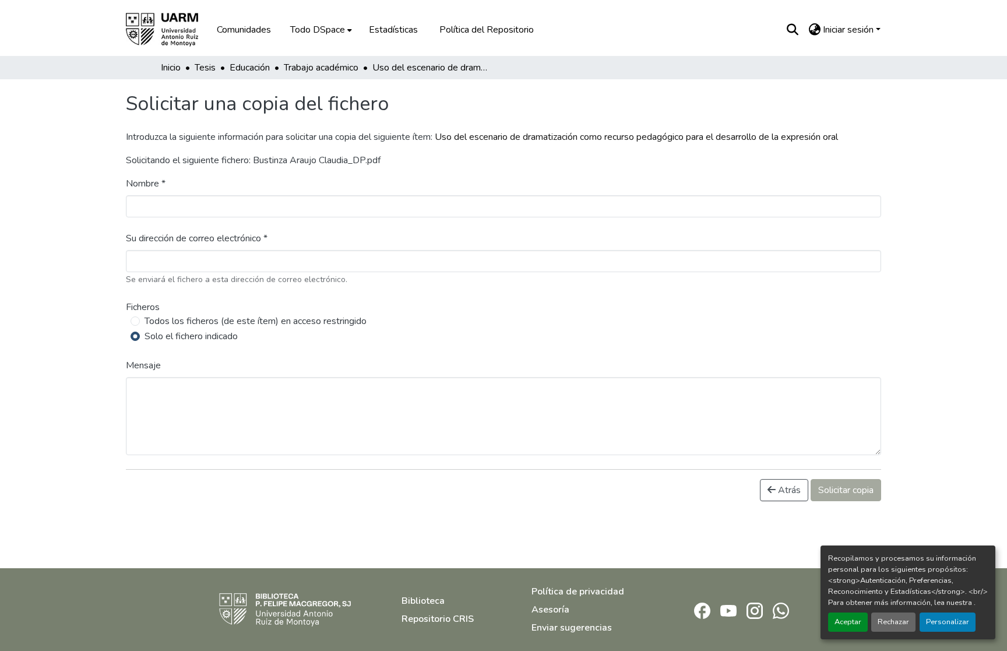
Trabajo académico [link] (321, 67)
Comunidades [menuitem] (244, 29)
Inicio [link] (171, 67)
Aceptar (848, 622)
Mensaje (143, 365)
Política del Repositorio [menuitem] (486, 29)
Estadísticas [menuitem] (393, 29)
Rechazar (893, 622)
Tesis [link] (205, 67)
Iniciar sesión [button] (849, 29)
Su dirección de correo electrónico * (196, 238)
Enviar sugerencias (571, 627)
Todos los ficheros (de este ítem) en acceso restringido (256, 321)
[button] (170, 30)
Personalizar (947, 622)
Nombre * (146, 183)
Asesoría (550, 609)
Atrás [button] (788, 490)
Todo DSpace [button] (317, 29)
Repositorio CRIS (438, 619)
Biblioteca (423, 600)
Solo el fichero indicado (191, 336)
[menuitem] (320, 30)
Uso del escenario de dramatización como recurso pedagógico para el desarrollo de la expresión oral (636, 137)
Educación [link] (250, 67)
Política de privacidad (577, 591)
